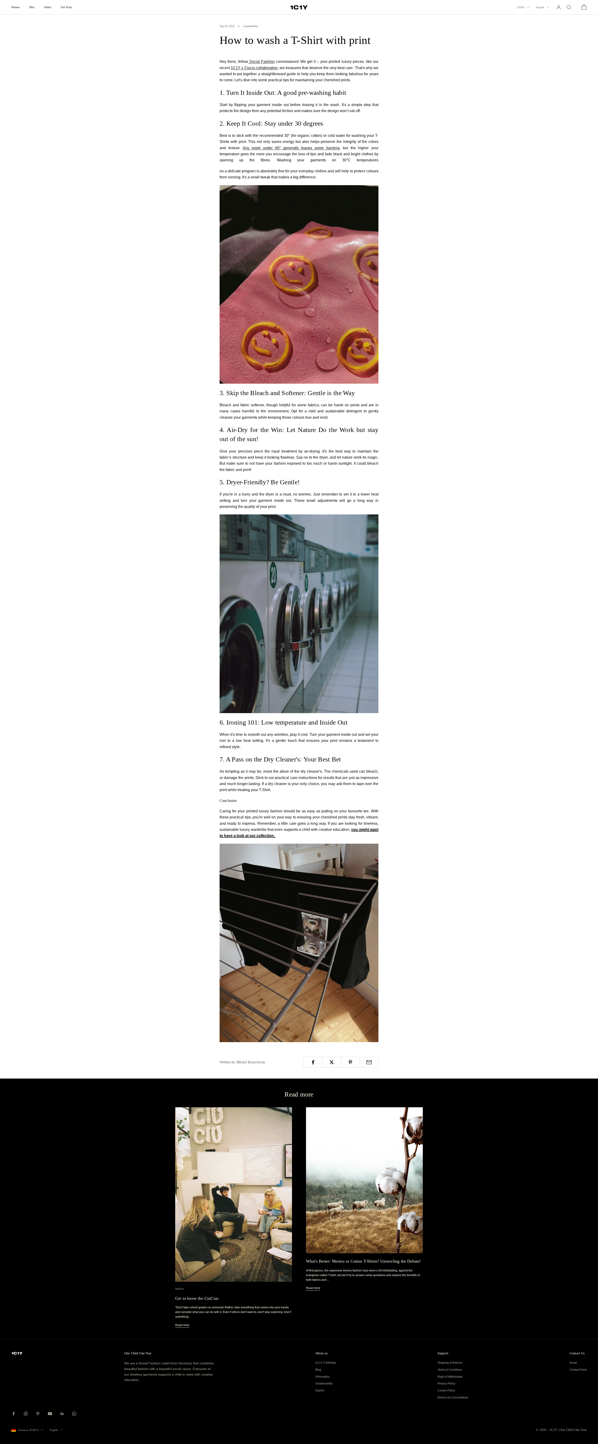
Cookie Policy (446, 1390)
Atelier (47, 7)
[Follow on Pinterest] (38, 1413)
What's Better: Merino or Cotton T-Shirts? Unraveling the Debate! (363, 1261)
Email (573, 1362)
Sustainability (323, 1383)
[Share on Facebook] (313, 1062)
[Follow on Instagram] (25, 1413)
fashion (179, 1288)
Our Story (66, 7)
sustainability (250, 26)
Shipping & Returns (450, 1362)
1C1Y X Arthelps (325, 1362)
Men (31, 7)
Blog (318, 1369)
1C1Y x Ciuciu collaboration (254, 68)
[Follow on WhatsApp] (74, 1413)
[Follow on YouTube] (50, 1413)
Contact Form (578, 1369)
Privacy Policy (446, 1383)
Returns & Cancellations (453, 1397)
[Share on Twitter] (331, 1062)
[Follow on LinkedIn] (62, 1413)
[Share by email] (369, 1062)
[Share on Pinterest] (350, 1062)
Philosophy (322, 1376)
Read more (182, 1325)
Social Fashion (261, 62)
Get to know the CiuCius (196, 1298)
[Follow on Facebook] (13, 1413)
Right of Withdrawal (450, 1376)
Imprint (319, 1390)
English (540, 7)
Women (15, 7)
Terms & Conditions (450, 1369)
